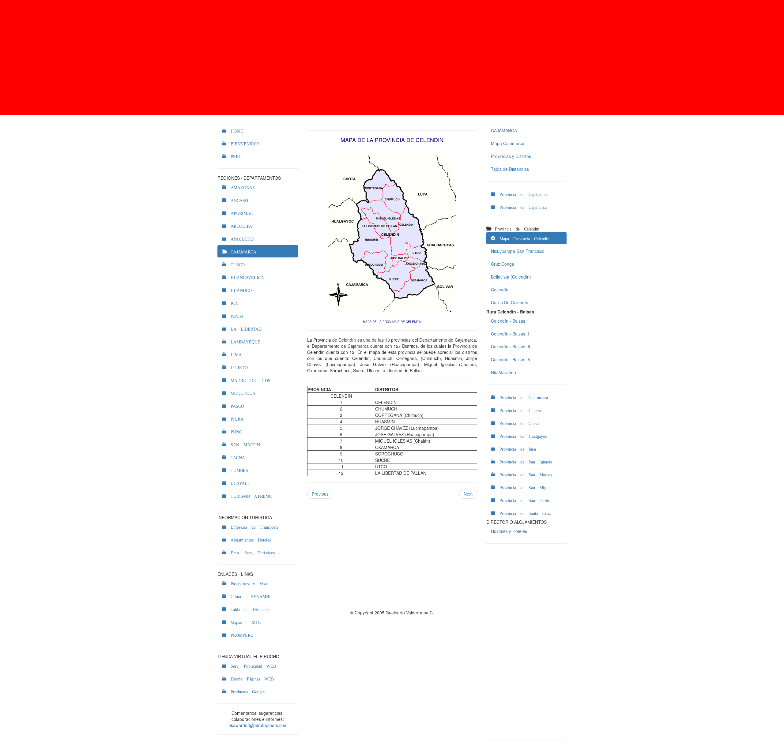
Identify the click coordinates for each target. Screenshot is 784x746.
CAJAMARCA (504, 130)
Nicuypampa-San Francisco (518, 251)
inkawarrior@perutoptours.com (258, 725)
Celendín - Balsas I (509, 321)
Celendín (499, 290)
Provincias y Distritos (511, 156)
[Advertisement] (392, 57)
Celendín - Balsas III (510, 346)
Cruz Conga (502, 264)
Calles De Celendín (509, 302)
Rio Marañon (503, 372)
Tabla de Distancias (510, 169)
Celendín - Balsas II (510, 334)
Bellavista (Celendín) (511, 277)
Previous (320, 494)
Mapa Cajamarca (507, 143)
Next (468, 494)
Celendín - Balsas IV (510, 359)
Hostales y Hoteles (509, 531)
